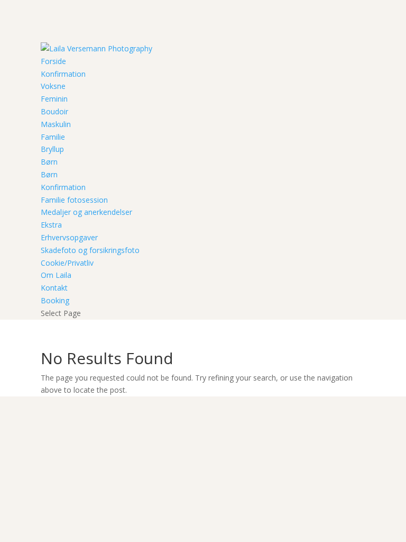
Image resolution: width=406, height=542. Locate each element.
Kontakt (54, 288)
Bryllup (52, 149)
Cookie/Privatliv (67, 263)
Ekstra (51, 225)
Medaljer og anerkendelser (86, 212)
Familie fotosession (74, 200)
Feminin (54, 99)
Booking (55, 300)
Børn (49, 162)
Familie (53, 137)
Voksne (53, 86)
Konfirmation (63, 74)
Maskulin (56, 124)
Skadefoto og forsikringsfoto (90, 250)
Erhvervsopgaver (69, 237)
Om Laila (56, 275)
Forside (53, 61)
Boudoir (54, 111)
